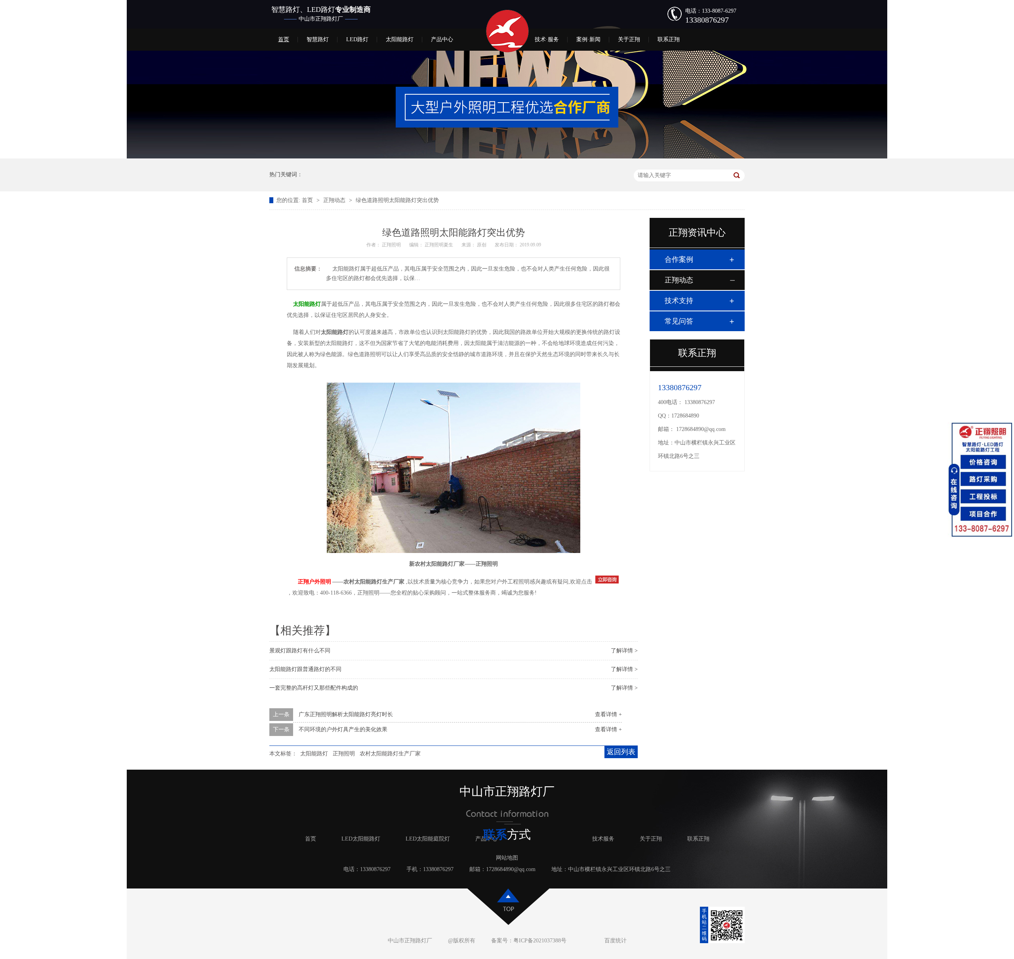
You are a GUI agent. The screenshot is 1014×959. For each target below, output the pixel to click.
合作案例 (679, 259)
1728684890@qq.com (701, 429)
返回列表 (621, 752)
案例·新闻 (588, 39)
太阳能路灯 (400, 39)
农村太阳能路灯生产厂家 (390, 754)
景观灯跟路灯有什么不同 (299, 651)
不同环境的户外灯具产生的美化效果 (343, 729)
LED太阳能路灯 (360, 839)
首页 (283, 39)
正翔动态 (335, 200)
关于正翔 (629, 39)
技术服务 (603, 839)
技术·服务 (547, 39)
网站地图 (507, 858)
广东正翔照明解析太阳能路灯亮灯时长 (346, 714)
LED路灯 (357, 39)
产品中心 (442, 39)
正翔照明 (344, 754)
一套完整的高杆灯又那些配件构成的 (313, 688)
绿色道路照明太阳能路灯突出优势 (397, 200)
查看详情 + (608, 714)
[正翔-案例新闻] (507, 157)
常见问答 (679, 321)
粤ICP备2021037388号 (539, 941)
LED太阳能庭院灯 (428, 839)
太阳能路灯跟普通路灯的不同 (305, 669)
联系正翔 (669, 39)
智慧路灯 (318, 39)
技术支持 (679, 301)
